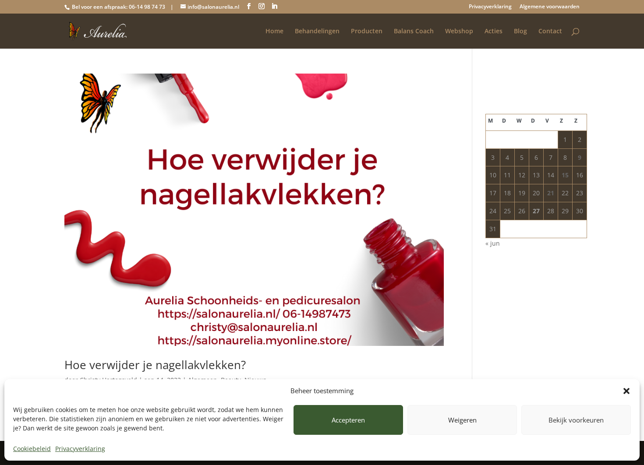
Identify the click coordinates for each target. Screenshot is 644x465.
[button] (626, 391)
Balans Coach (414, 31)
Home (274, 31)
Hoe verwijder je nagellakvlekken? (155, 365)
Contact (550, 31)
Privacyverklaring (80, 448)
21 (550, 193)
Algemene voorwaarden (550, 7)
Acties (493, 31)
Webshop (459, 31)
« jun (492, 243)
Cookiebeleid (32, 448)
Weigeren (462, 420)
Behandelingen (317, 31)
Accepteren (348, 420)
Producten (366, 31)
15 (565, 175)
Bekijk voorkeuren (576, 420)
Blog (520, 31)
